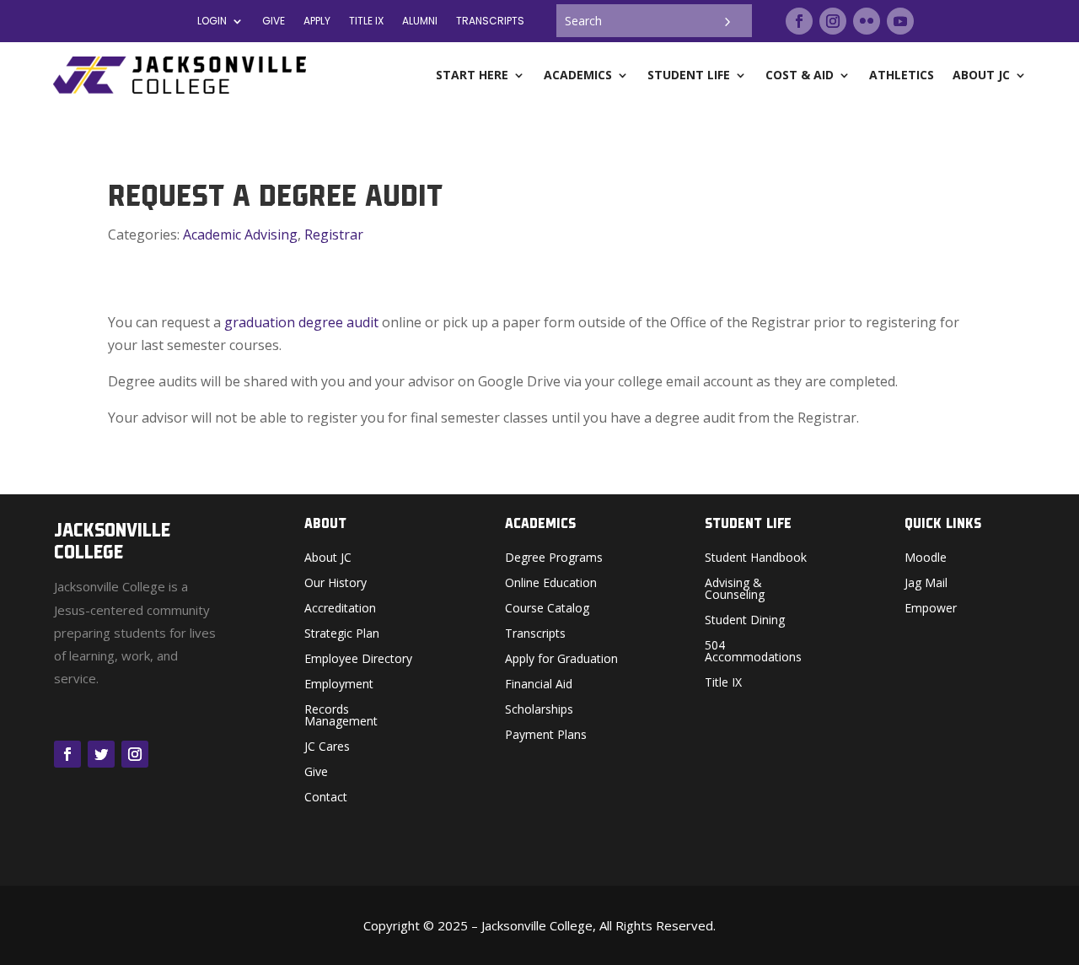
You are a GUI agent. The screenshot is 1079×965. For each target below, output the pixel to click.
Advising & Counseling (735, 589)
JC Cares (327, 747)
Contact (325, 798)
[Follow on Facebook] (799, 21)
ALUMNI (420, 21)
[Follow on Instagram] (832, 21)
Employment (338, 685)
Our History (335, 583)
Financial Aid (538, 685)
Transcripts (490, 21)
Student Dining (745, 621)
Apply (316, 21)
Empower (931, 609)
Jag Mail (926, 583)
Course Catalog (547, 609)
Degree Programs (554, 558)
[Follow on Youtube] (900, 21)
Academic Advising (240, 234)
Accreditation (340, 609)
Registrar (333, 234)
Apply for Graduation (561, 659)
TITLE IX (366, 21)
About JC (328, 558)
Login (212, 21)
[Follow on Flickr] (866, 21)
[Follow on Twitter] (101, 754)
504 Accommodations (753, 652)
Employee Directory (358, 659)
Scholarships (539, 710)
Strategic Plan (341, 634)
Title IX (723, 683)
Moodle (926, 558)
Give (273, 21)
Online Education (551, 583)
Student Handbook (756, 558)
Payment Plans (546, 735)
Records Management (341, 716)
